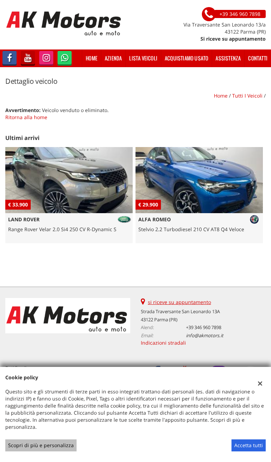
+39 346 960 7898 (203, 327)
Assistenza (228, 58)
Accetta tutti (248, 445)
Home (91, 58)
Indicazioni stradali (163, 342)
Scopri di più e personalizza (41, 445)
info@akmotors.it (204, 335)
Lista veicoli (143, 58)
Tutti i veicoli (247, 95)
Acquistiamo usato (186, 58)
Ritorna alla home (26, 117)
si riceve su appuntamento (179, 302)
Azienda (113, 58)
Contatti (257, 58)
